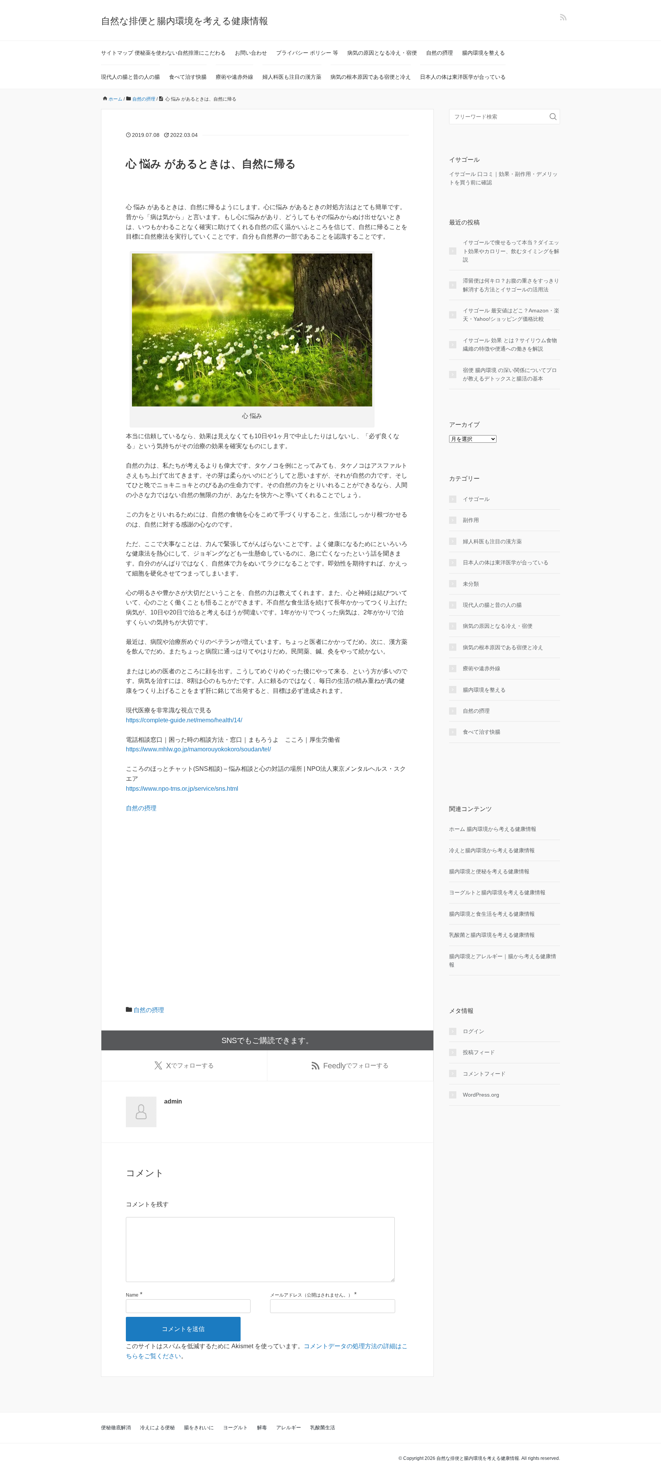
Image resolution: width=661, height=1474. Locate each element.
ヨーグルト (235, 1427)
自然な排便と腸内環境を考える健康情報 (184, 21)
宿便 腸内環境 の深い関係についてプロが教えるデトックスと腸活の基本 (510, 374)
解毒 (262, 1427)
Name (132, 1295)
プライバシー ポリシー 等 (307, 53)
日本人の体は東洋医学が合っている (463, 77)
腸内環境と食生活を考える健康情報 (492, 914)
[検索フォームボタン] (553, 116)
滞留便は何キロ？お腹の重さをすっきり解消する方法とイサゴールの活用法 (511, 285)
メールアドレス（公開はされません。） (311, 1295)
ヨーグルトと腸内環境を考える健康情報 (497, 892)
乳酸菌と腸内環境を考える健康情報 (492, 935)
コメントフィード (484, 1074)
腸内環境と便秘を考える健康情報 (489, 871)
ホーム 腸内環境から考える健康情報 (492, 829)
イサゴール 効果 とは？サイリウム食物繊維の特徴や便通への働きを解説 (510, 344)
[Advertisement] (267, 895)
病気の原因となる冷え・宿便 (382, 53)
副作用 (471, 520)
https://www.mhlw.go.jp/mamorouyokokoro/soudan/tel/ (198, 749)
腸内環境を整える (483, 53)
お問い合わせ (251, 53)
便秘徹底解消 (116, 1427)
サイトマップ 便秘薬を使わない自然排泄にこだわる (163, 53)
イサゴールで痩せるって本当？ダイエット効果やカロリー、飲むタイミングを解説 (511, 251)
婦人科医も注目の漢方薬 (291, 77)
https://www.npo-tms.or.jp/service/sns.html (182, 788)
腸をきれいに (199, 1427)
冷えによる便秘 (157, 1427)
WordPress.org (481, 1095)
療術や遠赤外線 (234, 77)
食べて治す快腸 (188, 77)
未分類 (471, 584)
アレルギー (288, 1427)
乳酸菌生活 (322, 1427)
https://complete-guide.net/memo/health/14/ (184, 720)
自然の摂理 (439, 53)
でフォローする (190, 1065)
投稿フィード (479, 1052)
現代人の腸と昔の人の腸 (130, 77)
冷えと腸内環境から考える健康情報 (492, 850)
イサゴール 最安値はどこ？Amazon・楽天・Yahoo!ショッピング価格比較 (511, 314)
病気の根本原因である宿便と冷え (370, 77)
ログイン (473, 1031)
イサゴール (476, 499)
